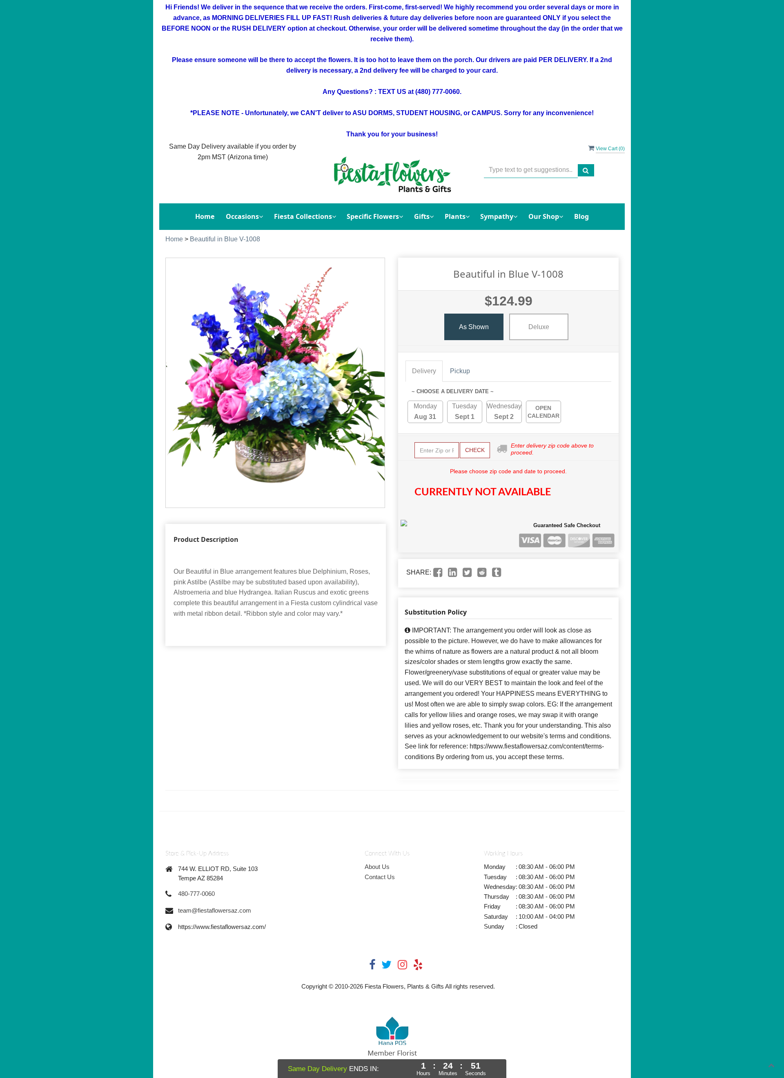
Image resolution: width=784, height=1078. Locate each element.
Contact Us (380, 876)
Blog (581, 216)
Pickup (460, 371)
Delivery (424, 371)
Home (205, 216)
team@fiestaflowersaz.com (214, 910)
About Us (377, 866)
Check (475, 450)
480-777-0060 (196, 893)
